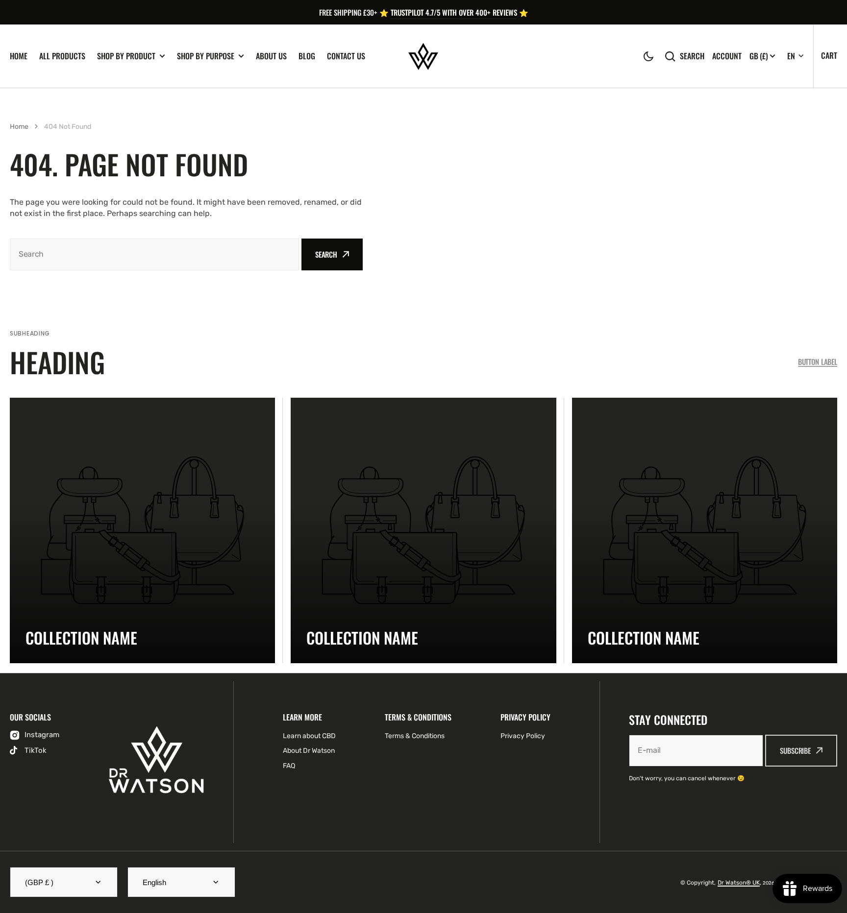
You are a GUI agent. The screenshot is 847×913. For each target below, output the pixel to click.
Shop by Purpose (205, 56)
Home (18, 56)
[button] (648, 56)
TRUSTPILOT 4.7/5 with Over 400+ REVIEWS (454, 12)
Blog (307, 56)
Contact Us (346, 56)
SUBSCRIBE (795, 750)
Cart (829, 55)
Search (692, 56)
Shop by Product (126, 56)
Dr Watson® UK (739, 882)
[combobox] (154, 254)
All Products (62, 56)
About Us (271, 56)
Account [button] (727, 56)
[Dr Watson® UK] (423, 56)
